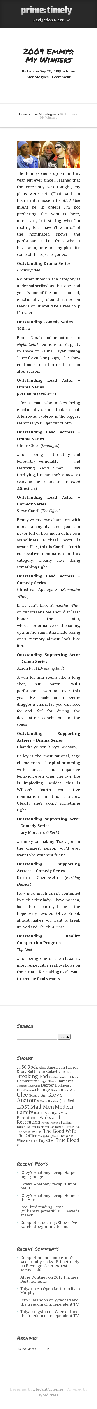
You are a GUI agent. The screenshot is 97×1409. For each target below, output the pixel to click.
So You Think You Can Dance (45, 1127)
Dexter (47, 1085)
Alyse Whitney (33, 1277)
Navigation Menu (49, 20)
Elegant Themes (48, 1389)
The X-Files (31, 1140)
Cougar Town (47, 1081)
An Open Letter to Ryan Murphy (50, 1290)
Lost (23, 1106)
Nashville (39, 1113)
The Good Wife (59, 1131)
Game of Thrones (60, 1090)
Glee (22, 1094)
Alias (42, 1067)
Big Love (67, 1072)
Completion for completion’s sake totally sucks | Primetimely (49, 1259)
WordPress (48, 1395)
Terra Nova (72, 1127)
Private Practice (50, 1122)
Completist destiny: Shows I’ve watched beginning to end (48, 1224)
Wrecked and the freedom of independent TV (49, 1302)
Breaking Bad (32, 1076)
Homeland (53, 1101)
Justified (67, 1100)
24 (19, 1067)
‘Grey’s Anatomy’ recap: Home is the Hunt (49, 1197)
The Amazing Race (29, 1132)
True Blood (67, 1140)
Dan (30, 71)
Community (27, 1081)
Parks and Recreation (38, 1119)
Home (23, 114)
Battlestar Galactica (45, 1071)
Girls (72, 1090)
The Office (27, 1135)
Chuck (74, 1077)
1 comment (61, 76)
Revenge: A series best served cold (43, 1267)
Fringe (43, 1089)
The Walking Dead (48, 1136)
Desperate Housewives (28, 1085)
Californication (59, 1077)
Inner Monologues (43, 114)
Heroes (43, 1101)
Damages (65, 1081)
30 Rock (29, 1067)
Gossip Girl (37, 1095)
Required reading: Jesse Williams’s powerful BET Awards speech (49, 1211)
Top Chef (46, 1140)
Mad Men (42, 1106)
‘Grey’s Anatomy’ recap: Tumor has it (48, 1186)
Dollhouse (63, 1085)
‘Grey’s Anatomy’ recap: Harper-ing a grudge (49, 1174)
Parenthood (28, 1117)
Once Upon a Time (56, 1113)
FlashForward (26, 1090)
